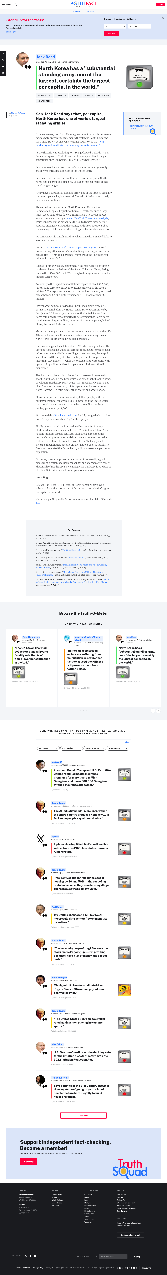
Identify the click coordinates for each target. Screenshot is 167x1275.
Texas (86, 1216)
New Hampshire (90, 1206)
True (38, 503)
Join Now (111, 33)
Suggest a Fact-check (130, 1235)
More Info (11, 31)
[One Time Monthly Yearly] (139, 26)
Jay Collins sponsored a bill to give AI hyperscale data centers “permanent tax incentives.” (80, 918)
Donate (160, 4)
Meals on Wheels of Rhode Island (87, 638)
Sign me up (29, 1161)
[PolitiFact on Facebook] (30, 1255)
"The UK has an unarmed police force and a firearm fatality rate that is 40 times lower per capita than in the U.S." (32, 655)
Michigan (87, 1203)
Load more (83, 1115)
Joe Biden (55, 1206)
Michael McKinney (18, 113)
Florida (87, 1197)
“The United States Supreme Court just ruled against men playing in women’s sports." (79, 1022)
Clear (127, 742)
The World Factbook (71, 550)
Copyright (49, 1268)
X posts (55, 836)
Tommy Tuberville (60, 1077)
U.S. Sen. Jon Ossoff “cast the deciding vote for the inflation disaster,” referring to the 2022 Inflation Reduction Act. (82, 1056)
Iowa (86, 1200)
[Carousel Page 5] (88, 710)
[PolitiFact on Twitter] (26, 1255)
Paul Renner (57, 907)
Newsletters (122, 1211)
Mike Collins (57, 1044)
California (88, 1195)
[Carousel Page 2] (80, 710)
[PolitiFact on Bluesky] (35, 1255)
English (76, 11)
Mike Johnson (57, 1203)
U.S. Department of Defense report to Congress (70, 247)
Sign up (137, 1256)
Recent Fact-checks (124, 1226)
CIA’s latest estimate (65, 415)
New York (87, 1208)
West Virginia (89, 1219)
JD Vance (55, 1197)
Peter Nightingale (31, 637)
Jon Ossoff (56, 762)
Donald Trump (58, 803)
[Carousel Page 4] (86, 710)
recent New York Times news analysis (87, 218)
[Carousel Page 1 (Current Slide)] (78, 710)
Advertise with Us (123, 1206)
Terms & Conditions (23, 1268)
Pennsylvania (89, 1214)
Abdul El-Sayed (59, 977)
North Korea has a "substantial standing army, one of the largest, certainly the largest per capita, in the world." (137, 655)
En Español (121, 1200)
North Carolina (89, 1211)
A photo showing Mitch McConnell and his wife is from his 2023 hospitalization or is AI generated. (81, 848)
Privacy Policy (38, 1268)
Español (90, 11)
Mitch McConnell (58, 1200)
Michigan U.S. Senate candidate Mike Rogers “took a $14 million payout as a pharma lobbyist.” (79, 989)
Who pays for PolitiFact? (126, 1203)
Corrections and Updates (126, 1208)
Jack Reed (46, 56)
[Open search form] (16, 4)
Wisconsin (88, 1222)
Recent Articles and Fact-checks (129, 1223)
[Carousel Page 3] (83, 710)
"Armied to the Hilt (76, 557)
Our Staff (120, 1197)
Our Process (121, 1195)
